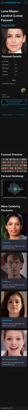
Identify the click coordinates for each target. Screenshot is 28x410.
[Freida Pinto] (14, 227)
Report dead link (22, 108)
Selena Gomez (7, 320)
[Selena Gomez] (14, 304)
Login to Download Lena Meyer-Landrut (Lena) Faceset (14, 102)
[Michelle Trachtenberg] (14, 343)
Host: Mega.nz (5, 105)
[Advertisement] (14, 134)
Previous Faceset (7, 115)
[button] (14, 165)
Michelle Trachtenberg (9, 359)
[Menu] (25, 2)
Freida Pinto (6, 242)
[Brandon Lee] (14, 265)
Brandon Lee (6, 281)
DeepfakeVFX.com (12, 3)
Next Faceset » (21, 115)
